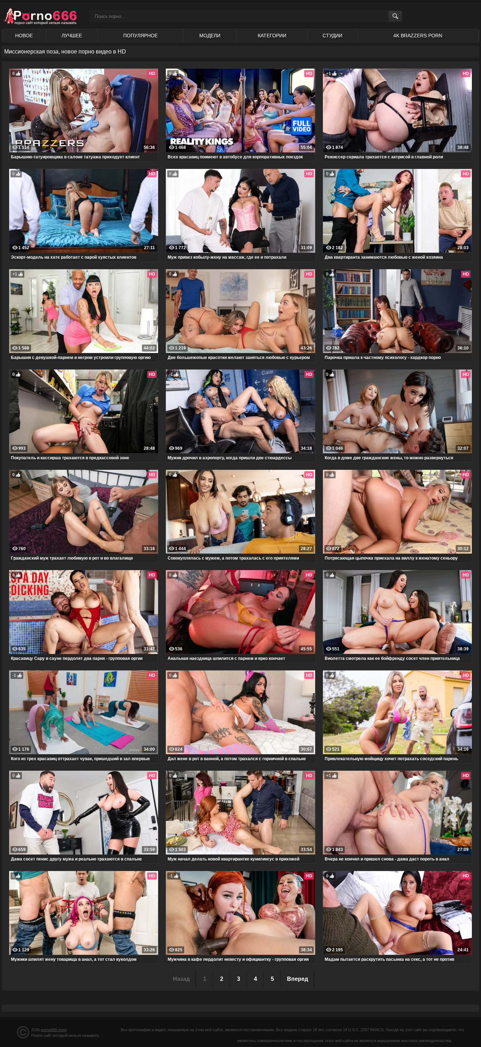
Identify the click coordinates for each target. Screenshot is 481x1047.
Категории (272, 35)
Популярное (140, 35)
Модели (209, 35)
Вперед (297, 979)
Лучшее (72, 35)
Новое (24, 35)
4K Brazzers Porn (417, 35)
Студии (332, 35)
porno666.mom (54, 1030)
